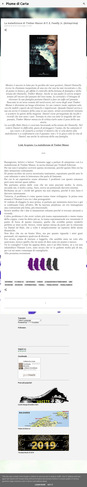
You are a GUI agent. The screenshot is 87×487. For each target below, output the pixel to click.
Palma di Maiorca (24, 428)
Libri (70, 281)
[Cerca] (31, 3)
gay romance (30, 281)
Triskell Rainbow (66, 285)
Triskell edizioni (52, 285)
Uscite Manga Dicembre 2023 (28, 405)
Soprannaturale (30, 285)
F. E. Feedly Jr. (19, 281)
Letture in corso (29, 361)
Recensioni (18, 285)
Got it (50, 485)
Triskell (41, 285)
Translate (35, 322)
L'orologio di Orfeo (27, 365)
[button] (5, 30)
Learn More (40, 485)
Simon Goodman (31, 368)
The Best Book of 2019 (26, 452)
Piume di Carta (17, 3)
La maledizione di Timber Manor (56, 281)
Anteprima (8, 281)
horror (40, 281)
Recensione (9, 285)
